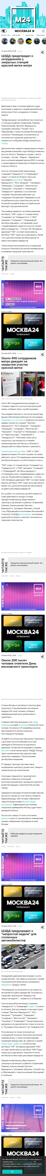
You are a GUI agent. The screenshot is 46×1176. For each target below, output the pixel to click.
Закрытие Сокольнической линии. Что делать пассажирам (27, 262)
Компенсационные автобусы (13, 451)
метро (12, 576)
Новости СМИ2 (6, 312)
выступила (6, 750)
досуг (18, 846)
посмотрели (23, 725)
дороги (12, 1097)
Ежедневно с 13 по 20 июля (13, 420)
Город (20, 51)
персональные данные (23, 1162)
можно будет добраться (12, 1043)
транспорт (5, 274)
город (12, 274)
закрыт (32, 1006)
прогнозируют (25, 514)
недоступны (17, 179)
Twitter (4, 143)
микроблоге (6, 984)
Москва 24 (23, 31)
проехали (5, 818)
